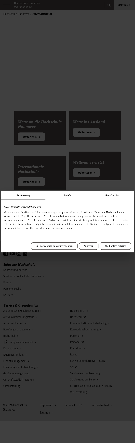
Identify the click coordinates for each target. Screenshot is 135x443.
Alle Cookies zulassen (115, 246)
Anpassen (89, 246)
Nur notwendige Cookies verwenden (54, 246)
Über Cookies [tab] (112, 195)
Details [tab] (67, 195)
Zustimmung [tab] (23, 195)
